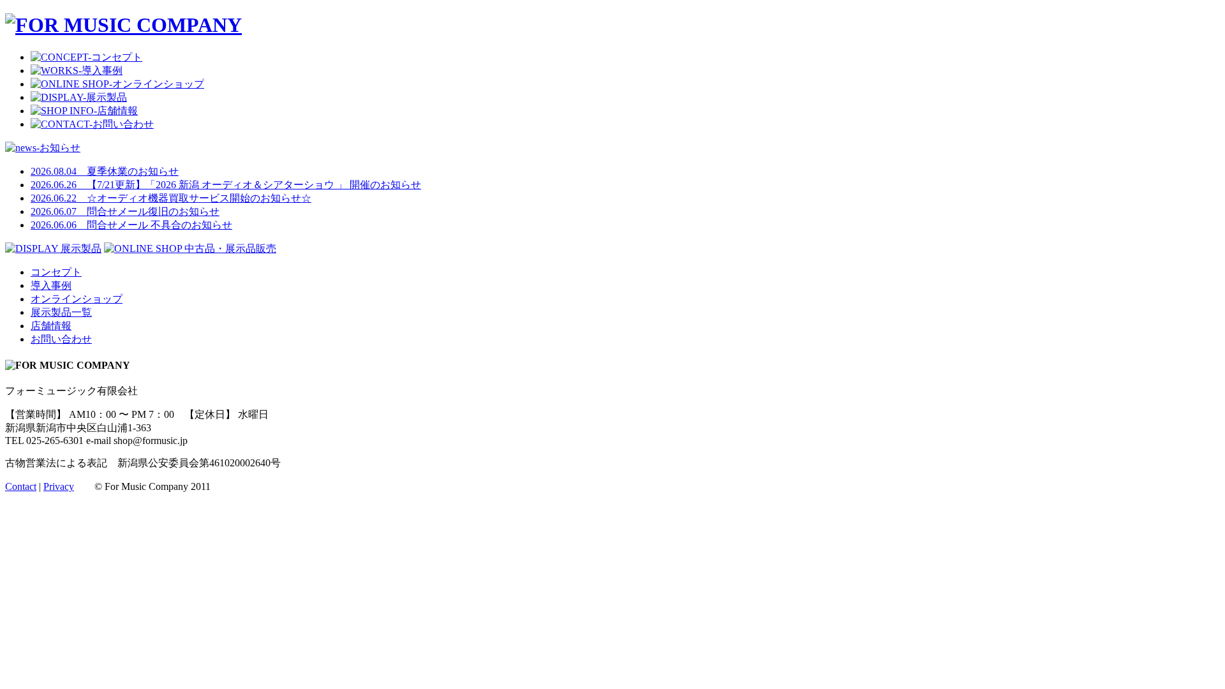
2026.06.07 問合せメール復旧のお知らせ (125, 211)
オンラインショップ (76, 298)
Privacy (58, 486)
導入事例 (51, 285)
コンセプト (56, 272)
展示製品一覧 (61, 312)
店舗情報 (51, 325)
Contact (20, 486)
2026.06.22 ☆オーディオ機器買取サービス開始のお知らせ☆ (171, 198)
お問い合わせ (61, 339)
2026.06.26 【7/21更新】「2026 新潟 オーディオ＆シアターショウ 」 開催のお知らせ (226, 184)
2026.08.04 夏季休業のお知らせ (105, 171)
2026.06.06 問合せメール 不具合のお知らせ (131, 224)
